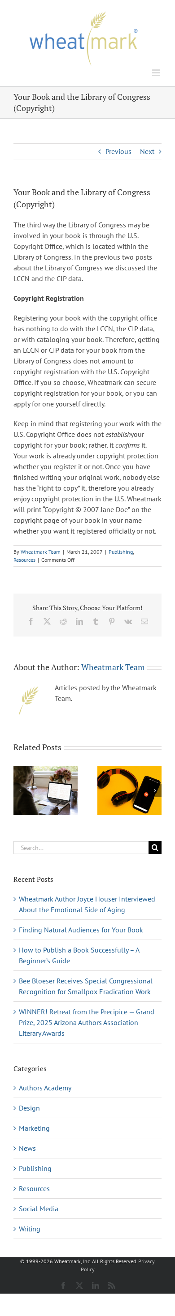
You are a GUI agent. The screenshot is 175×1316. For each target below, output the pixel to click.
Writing (29, 1228)
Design (29, 1107)
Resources (24, 559)
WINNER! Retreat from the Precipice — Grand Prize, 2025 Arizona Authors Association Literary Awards (86, 1022)
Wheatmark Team (41, 551)
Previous (118, 151)
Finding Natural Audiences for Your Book (81, 929)
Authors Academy (45, 1087)
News (27, 1148)
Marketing (34, 1128)
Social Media (38, 1208)
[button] (20, 790)
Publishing (121, 551)
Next (147, 151)
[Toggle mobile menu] (157, 72)
